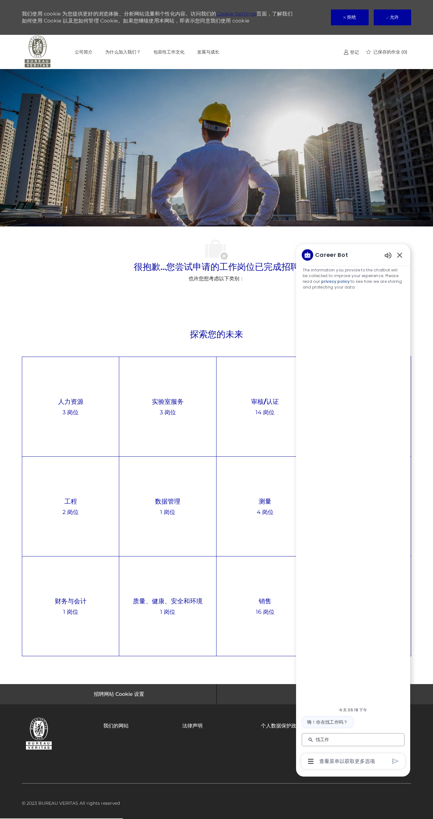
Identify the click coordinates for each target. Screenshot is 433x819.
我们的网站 (116, 726)
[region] (353, 507)
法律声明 (192, 726)
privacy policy (335, 281)
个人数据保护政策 (281, 726)
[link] (351, 52)
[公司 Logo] (38, 52)
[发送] (395, 761)
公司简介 (84, 52)
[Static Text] (388, 255)
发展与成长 (208, 52)
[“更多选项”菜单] (311, 761)
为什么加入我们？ (123, 52)
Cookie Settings (236, 14)
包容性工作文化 (168, 52)
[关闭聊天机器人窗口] (400, 255)
